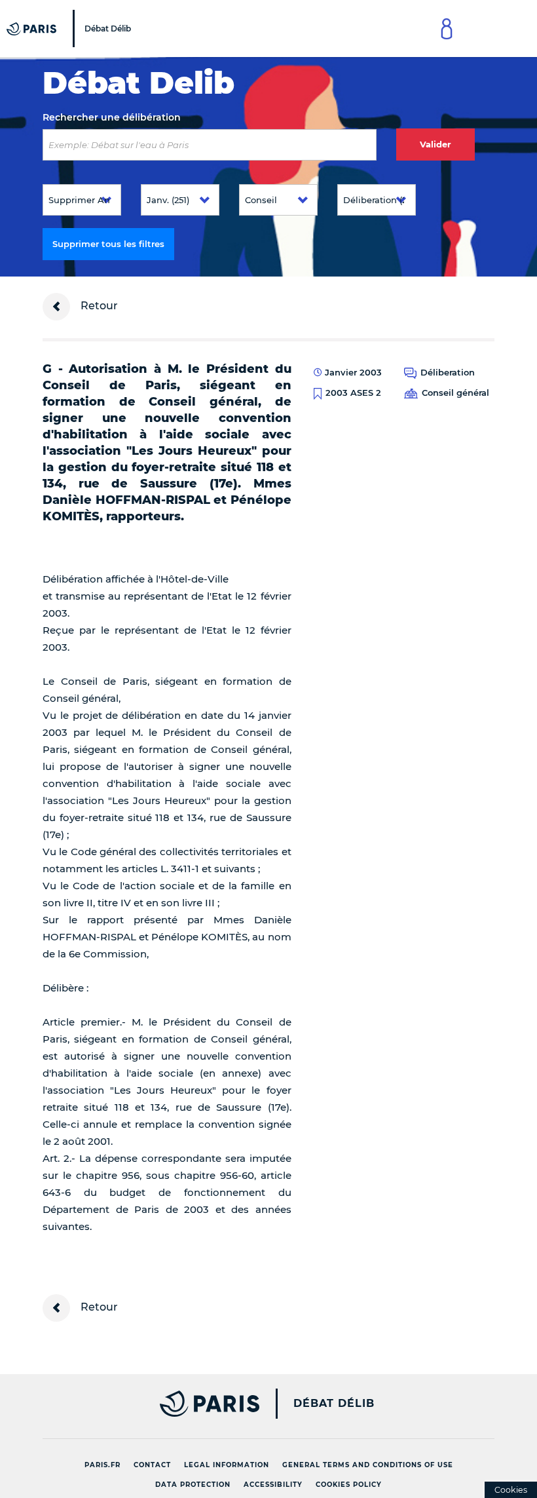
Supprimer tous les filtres (108, 244)
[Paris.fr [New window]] (146, 1404)
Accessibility (273, 1484)
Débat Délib (334, 1404)
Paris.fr (102, 1465)
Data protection (193, 1484)
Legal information (226, 1465)
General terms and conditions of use (367, 1465)
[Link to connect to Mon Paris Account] (447, 28)
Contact (152, 1465)
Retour (98, 305)
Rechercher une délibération (112, 117)
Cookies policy (349, 1484)
